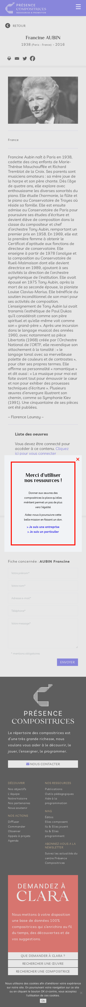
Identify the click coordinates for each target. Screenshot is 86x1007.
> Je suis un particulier (43, 532)
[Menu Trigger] (78, 6)
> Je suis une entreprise (43, 527)
